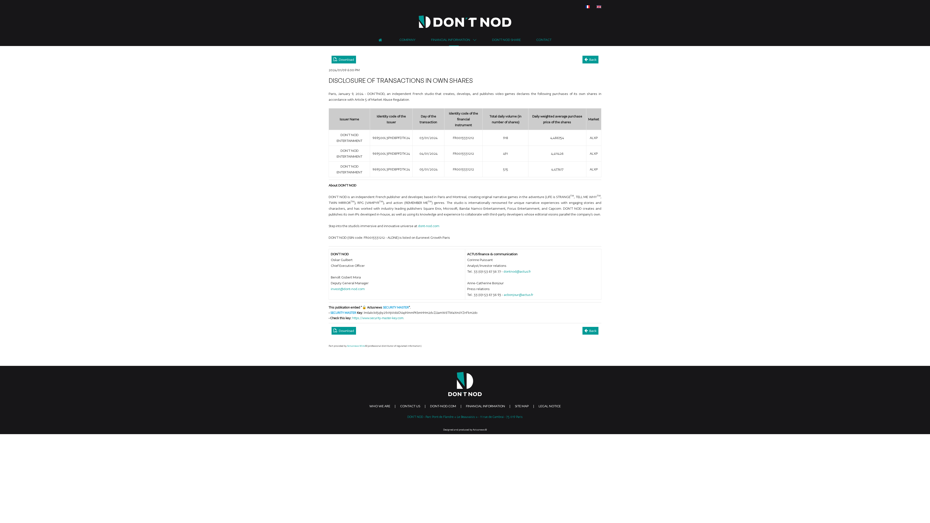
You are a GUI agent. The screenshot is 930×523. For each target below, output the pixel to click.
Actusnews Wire (356, 346)
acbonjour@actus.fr (518, 295)
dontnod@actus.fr (517, 271)
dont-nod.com (428, 226)
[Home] (381, 39)
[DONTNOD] (465, 21)
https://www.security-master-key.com (377, 318)
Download (345, 60)
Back (592, 60)
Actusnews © (480, 429)
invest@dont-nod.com (348, 289)
